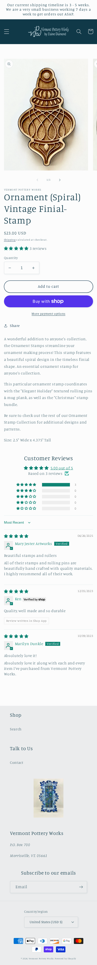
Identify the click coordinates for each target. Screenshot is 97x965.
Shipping (10, 239)
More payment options (48, 313)
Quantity (11, 258)
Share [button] (15, 325)
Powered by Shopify (65, 958)
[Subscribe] (81, 887)
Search (16, 729)
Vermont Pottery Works (42, 958)
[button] (6, 31)
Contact (16, 762)
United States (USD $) (46, 922)
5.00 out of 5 (61, 468)
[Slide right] (59, 179)
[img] (16, 536)
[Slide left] (37, 179)
